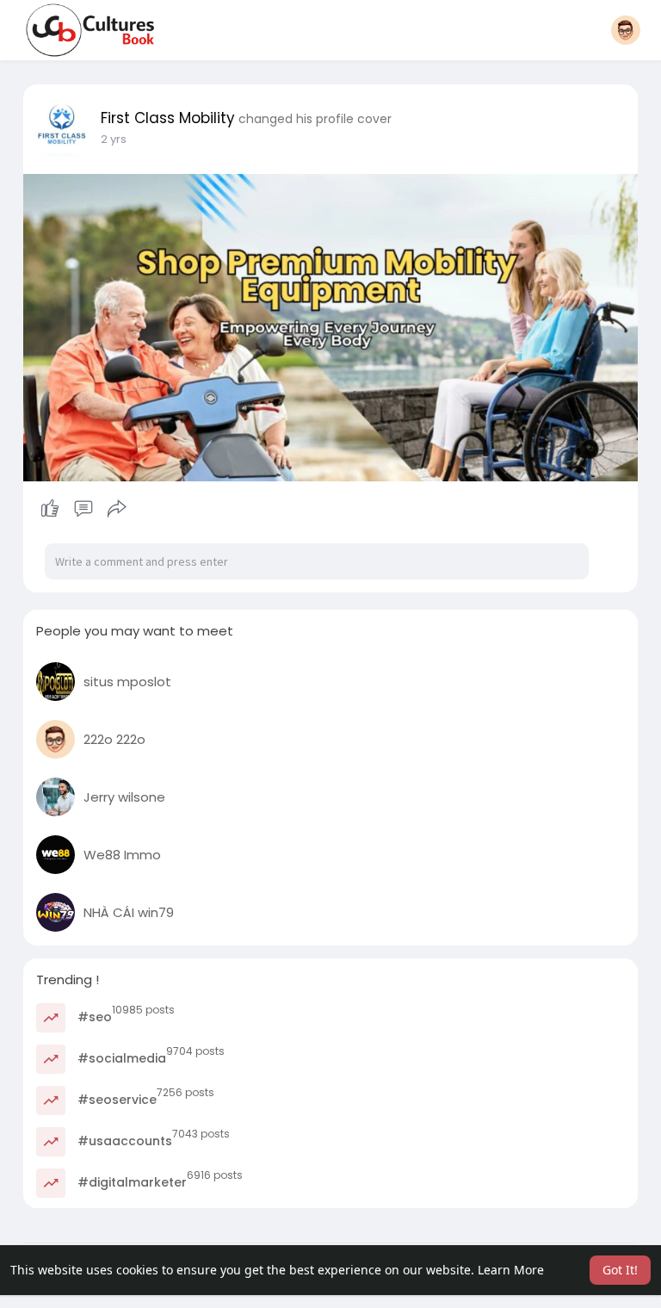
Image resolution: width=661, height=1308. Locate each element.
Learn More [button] (511, 1270)
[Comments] (83, 509)
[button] (626, 30)
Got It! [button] (620, 1270)
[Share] (117, 509)
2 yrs (114, 139)
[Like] (84, 509)
